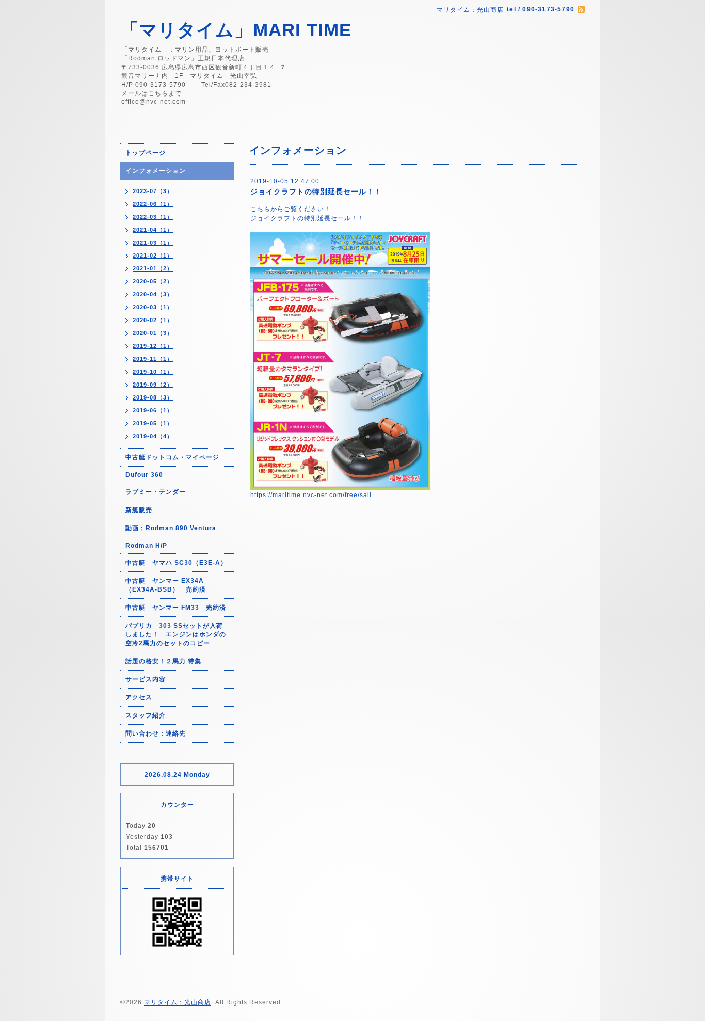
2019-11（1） (153, 359)
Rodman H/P (146, 545)
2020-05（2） (153, 281)
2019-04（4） (153, 436)
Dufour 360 (144, 474)
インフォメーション (155, 170)
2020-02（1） (153, 320)
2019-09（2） (153, 384)
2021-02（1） (153, 255)
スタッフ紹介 (145, 715)
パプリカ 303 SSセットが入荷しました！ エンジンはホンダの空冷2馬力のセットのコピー (175, 634)
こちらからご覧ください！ (290, 209)
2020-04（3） (153, 294)
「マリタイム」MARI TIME (235, 30)
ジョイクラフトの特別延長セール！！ (316, 191)
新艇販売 (138, 510)
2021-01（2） (153, 268)
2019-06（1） (153, 410)
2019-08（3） (153, 397)
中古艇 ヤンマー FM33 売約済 (175, 607)
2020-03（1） (153, 307)
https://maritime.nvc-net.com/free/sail (311, 495)
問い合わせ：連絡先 (155, 733)
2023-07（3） (153, 191)
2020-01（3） (153, 333)
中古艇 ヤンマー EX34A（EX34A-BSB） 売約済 (165, 585)
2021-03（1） (153, 243)
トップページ (145, 152)
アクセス (138, 697)
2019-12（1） (153, 346)
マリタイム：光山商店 (177, 1002)
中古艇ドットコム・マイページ (172, 457)
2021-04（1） (153, 230)
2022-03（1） (153, 217)
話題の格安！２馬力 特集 (163, 661)
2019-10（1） (153, 372)
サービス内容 (145, 679)
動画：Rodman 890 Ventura (170, 528)
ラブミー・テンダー (155, 492)
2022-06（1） (153, 204)
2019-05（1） (153, 423)
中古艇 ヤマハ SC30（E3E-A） (176, 562)
